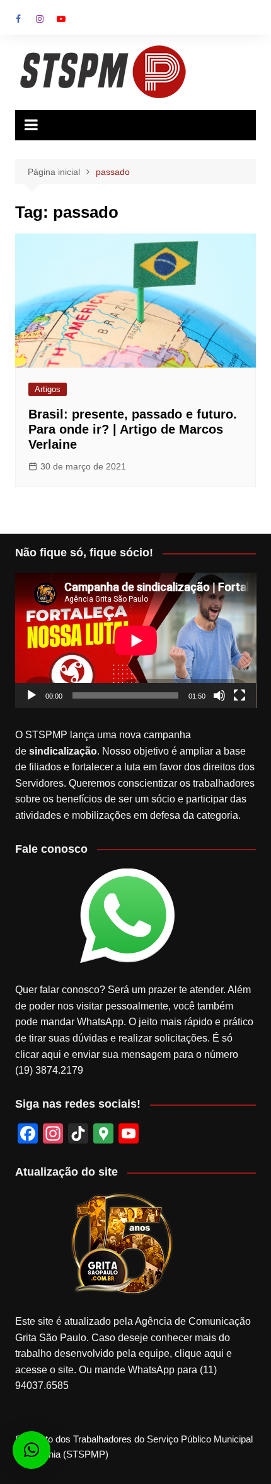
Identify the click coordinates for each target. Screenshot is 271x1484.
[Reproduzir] (31, 695)
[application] (136, 640)
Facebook (18, 18)
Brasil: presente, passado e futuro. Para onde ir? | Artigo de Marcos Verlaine (132, 429)
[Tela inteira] (239, 695)
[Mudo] (219, 695)
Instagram (39, 18)
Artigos (48, 389)
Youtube (61, 18)
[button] (31, 1450)
